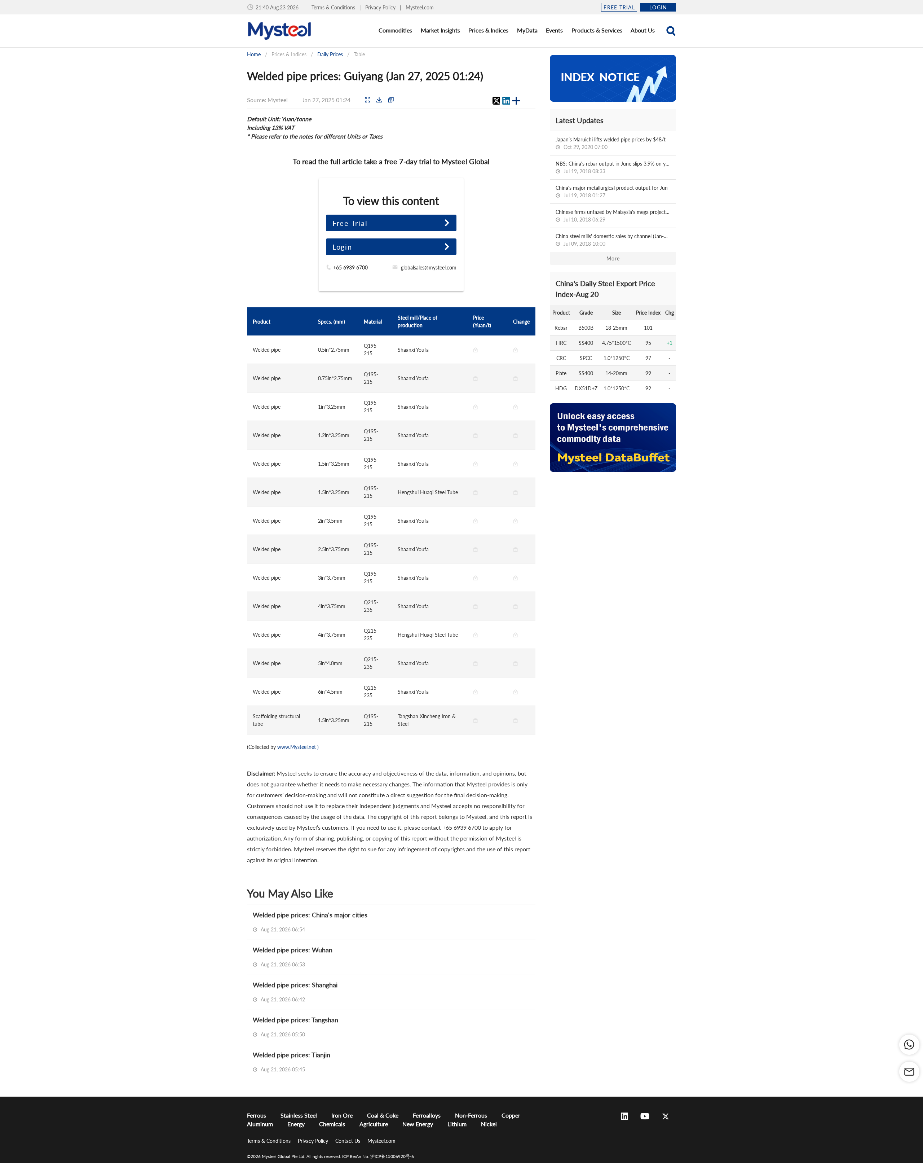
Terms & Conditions (334, 7)
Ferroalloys (427, 1115)
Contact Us (348, 1141)
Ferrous (256, 1115)
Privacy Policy (381, 7)
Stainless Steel (299, 1115)
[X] (496, 101)
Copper (511, 1115)
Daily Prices (330, 54)
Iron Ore (342, 1115)
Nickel (489, 1123)
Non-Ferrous (471, 1115)
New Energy (417, 1123)
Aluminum (260, 1123)
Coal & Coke (382, 1115)
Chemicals (332, 1123)
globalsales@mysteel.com (428, 267)
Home (254, 54)
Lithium (457, 1123)
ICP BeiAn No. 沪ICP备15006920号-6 (378, 1156)
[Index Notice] (613, 78)
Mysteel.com (420, 7)
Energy (296, 1123)
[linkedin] (506, 101)
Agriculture (373, 1123)
